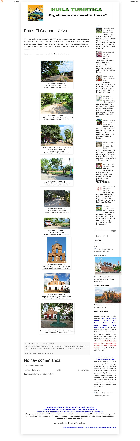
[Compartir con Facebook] (52, 343)
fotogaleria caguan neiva (59, 346)
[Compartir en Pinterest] (53, 343)
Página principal (102, 236)
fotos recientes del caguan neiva (66, 348)
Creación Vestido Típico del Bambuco (109, 54)
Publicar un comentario (34, 365)
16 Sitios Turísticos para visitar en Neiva (108, 208)
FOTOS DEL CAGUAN (32, 348)
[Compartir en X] (50, 343)
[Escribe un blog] (49, 343)
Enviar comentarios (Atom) (44, 374)
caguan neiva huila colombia (41, 346)
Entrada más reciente (32, 370)
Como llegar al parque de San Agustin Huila (108, 30)
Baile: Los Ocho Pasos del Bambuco (109, 188)
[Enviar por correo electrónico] (47, 343)
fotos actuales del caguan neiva (77, 346)
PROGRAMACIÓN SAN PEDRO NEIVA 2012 (109, 122)
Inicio (59, 370)
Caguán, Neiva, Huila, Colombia (42, 353)
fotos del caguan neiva (47, 348)
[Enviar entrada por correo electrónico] (43, 343)
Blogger (83, 423)
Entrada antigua (83, 370)
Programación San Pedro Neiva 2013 (109, 78)
